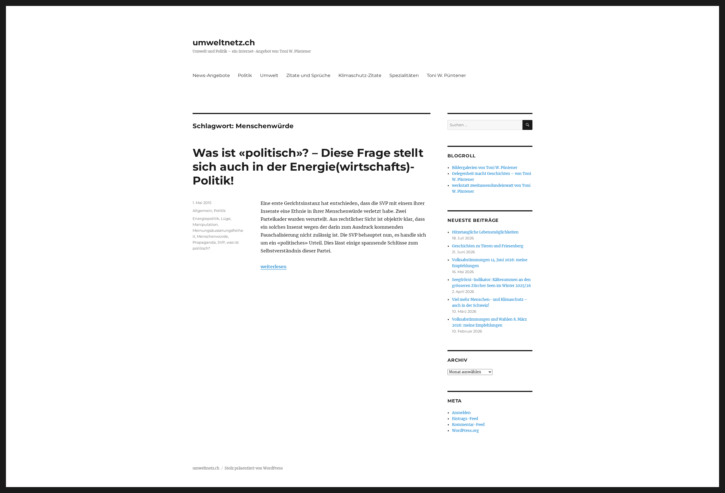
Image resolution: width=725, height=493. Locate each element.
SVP (221, 242)
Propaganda (204, 242)
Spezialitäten (404, 75)
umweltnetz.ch (224, 42)
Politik (245, 75)
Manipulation (205, 224)
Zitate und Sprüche (308, 75)
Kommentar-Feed (468, 424)
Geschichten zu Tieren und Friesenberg (487, 246)
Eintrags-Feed (465, 418)
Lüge (226, 218)
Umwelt (269, 75)
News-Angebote (211, 75)
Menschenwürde (212, 236)
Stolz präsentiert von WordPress (254, 468)
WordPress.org (465, 430)
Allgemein (202, 210)
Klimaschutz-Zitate (359, 75)
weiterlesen (274, 266)
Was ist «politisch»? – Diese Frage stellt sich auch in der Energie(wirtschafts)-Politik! (308, 166)
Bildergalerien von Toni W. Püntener (484, 167)
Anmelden (461, 412)
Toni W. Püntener (446, 75)
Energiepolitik (206, 218)
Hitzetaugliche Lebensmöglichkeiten (485, 232)
